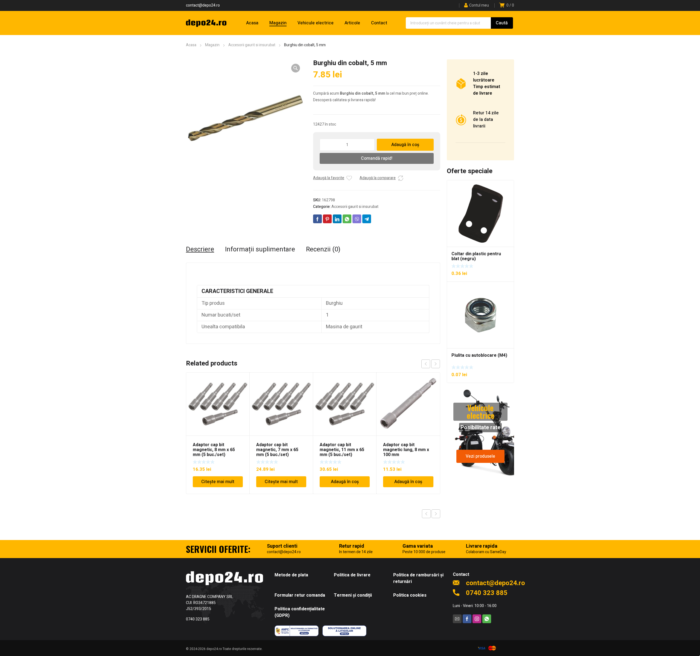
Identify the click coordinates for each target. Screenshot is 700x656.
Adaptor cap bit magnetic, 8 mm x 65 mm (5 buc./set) (214, 450)
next (435, 363)
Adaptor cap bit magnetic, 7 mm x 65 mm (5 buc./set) (277, 450)
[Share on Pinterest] (327, 218)
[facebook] (467, 618)
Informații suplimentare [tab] (260, 249)
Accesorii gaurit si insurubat (251, 45)
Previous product (426, 513)
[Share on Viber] (356, 218)
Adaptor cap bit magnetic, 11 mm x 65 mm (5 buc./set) (342, 450)
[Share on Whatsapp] (347, 218)
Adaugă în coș (405, 144)
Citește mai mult (217, 481)
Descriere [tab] (200, 249)
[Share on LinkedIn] (337, 218)
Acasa (191, 45)
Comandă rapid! (376, 158)
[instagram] (476, 618)
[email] (457, 618)
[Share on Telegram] (366, 218)
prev (425, 363)
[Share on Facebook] (317, 218)
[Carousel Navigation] (430, 363)
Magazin (212, 45)
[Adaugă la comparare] (400, 178)
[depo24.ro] (206, 23)
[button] (295, 68)
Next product (435, 513)
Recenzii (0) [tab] (323, 249)
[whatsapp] (486, 618)
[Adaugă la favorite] (349, 178)
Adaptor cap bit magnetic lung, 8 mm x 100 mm (406, 450)
